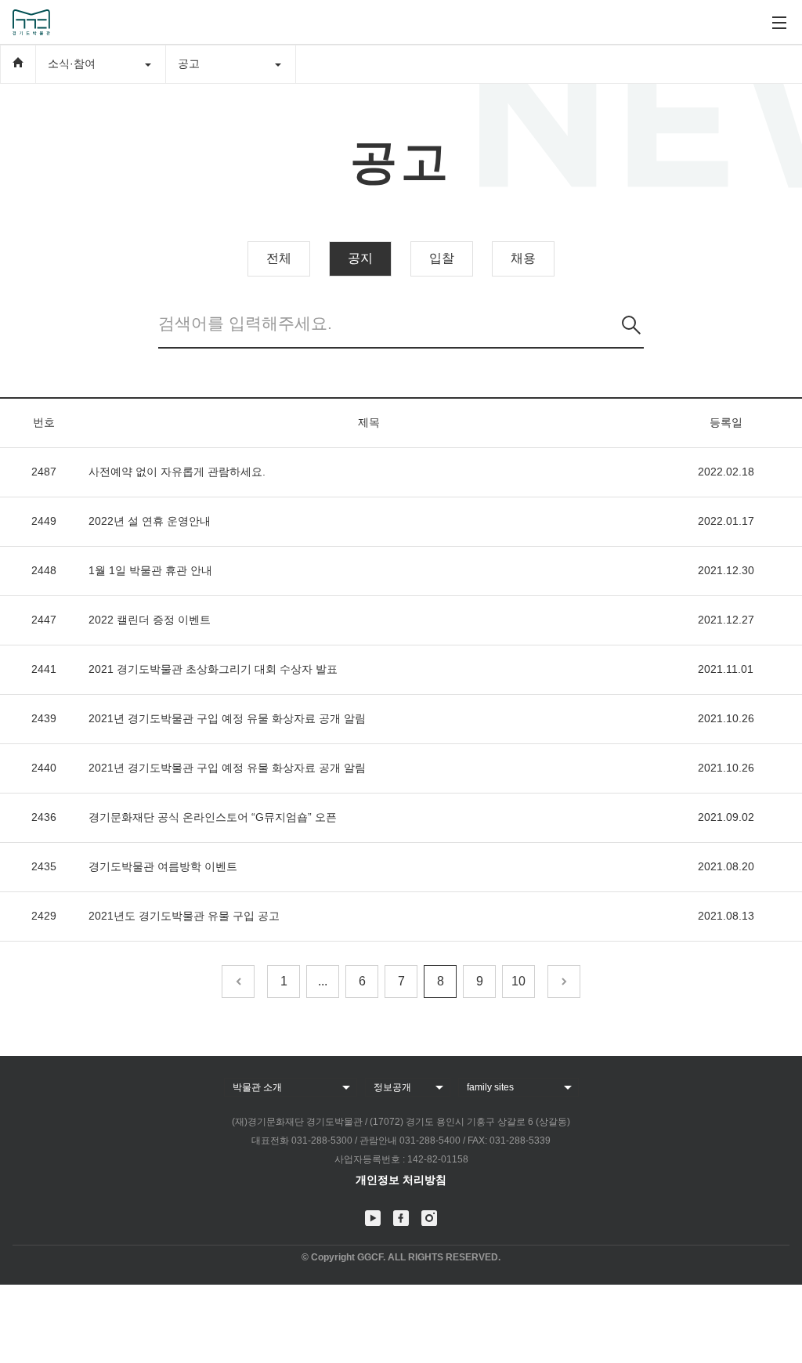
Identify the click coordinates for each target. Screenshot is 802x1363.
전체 (278, 258)
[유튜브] (373, 1218)
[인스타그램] (429, 1218)
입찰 (441, 258)
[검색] (631, 325)
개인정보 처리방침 (401, 1179)
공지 (360, 258)
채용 (523, 258)
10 (518, 981)
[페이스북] (401, 1218)
